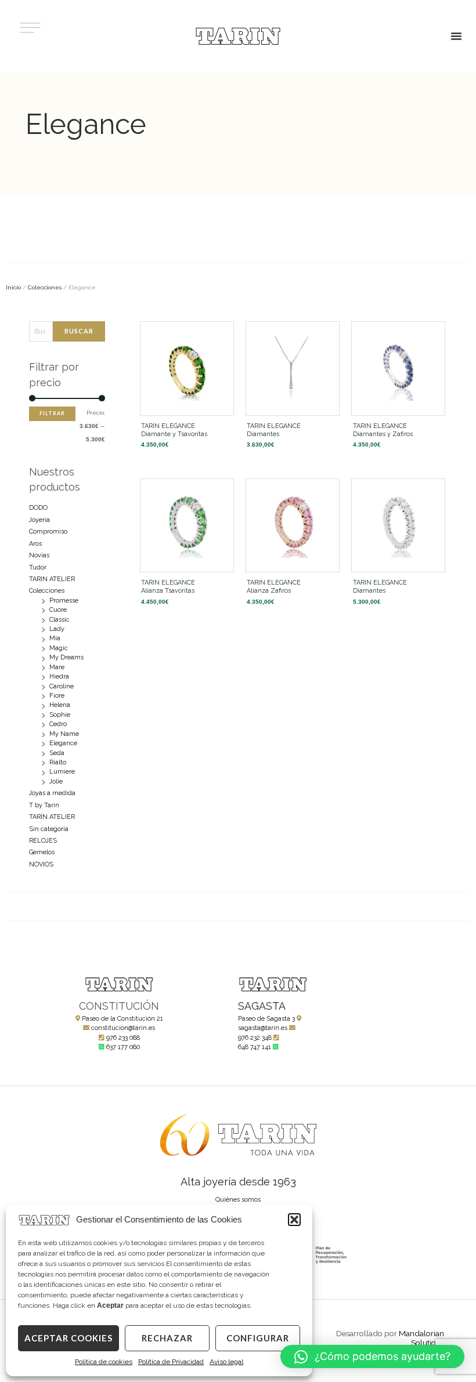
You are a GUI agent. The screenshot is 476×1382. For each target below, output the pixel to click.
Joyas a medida (52, 793)
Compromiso (48, 531)
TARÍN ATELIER (52, 817)
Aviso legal (226, 1362)
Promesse (63, 600)
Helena (59, 705)
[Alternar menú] (456, 36)
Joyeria (39, 520)
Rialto (57, 762)
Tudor (37, 567)
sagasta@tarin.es (262, 1028)
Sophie (59, 715)
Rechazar (167, 1338)
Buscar (78, 331)
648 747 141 (254, 1047)
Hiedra (59, 676)
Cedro (58, 724)
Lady (56, 629)
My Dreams (66, 657)
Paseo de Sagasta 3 (266, 1018)
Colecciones (45, 287)
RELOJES (43, 840)
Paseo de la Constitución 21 (122, 1018)
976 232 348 (255, 1038)
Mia (54, 638)
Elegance (63, 743)
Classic (59, 619)
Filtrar (52, 413)
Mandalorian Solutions (421, 1338)
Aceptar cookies (68, 1338)
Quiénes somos (238, 1199)
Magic (58, 648)
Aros (35, 543)
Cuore (58, 610)
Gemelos (42, 852)
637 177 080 (123, 1047)
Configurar (257, 1338)
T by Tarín (44, 805)
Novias (39, 555)
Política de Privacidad (171, 1362)
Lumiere (62, 771)
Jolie (56, 781)
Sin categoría (48, 829)
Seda (56, 753)
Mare (56, 667)
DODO (38, 508)
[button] (294, 1219)
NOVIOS (41, 864)
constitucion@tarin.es (123, 1028)
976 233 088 (123, 1038)
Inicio (13, 287)
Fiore (56, 695)
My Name (64, 734)
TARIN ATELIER (52, 579)
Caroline (61, 686)
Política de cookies (103, 1362)
